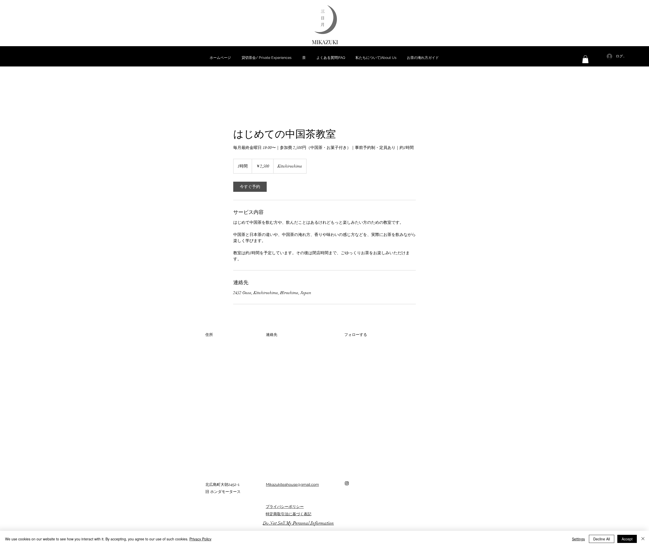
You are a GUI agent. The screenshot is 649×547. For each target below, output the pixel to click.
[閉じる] (643, 539)
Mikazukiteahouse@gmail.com (292, 484)
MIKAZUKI (325, 42)
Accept (627, 538)
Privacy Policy (200, 538)
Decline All (601, 538)
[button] (585, 59)
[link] (250, 187)
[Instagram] (346, 483)
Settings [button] (578, 538)
